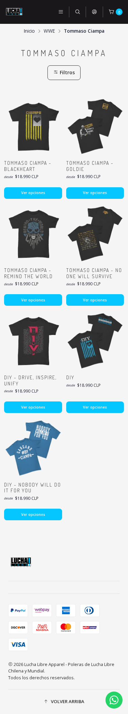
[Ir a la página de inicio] (14, 12)
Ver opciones (33, 192)
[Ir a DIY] (95, 341)
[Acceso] (94, 12)
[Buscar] (77, 12)
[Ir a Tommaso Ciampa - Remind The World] (33, 234)
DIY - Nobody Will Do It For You (32, 488)
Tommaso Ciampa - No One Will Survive (94, 273)
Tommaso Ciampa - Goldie (90, 166)
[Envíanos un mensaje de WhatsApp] (114, 700)
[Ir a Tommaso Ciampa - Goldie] (95, 127)
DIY (70, 377)
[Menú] (61, 12)
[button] (64, 702)
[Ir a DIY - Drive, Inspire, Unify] (33, 341)
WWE (49, 31)
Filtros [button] (66, 72)
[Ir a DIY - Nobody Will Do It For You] (33, 448)
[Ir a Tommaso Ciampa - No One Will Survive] (95, 234)
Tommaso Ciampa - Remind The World (28, 273)
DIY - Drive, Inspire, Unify (30, 380)
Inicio (29, 31)
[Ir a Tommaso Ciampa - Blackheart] (33, 127)
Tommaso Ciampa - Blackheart (28, 166)
